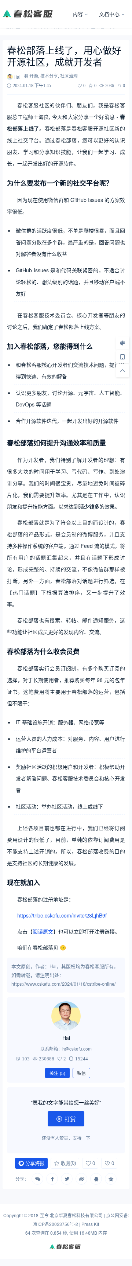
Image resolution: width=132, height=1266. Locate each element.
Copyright (13, 1215)
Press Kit (90, 1224)
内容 (78, 13)
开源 (33, 76)
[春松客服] (35, 14)
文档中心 (109, 13)
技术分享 (49, 76)
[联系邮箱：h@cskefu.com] (66, 1016)
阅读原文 (43, 931)
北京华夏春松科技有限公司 (76, 1215)
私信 (81, 1073)
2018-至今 (38, 1215)
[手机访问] (122, 356)
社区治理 (69, 76)
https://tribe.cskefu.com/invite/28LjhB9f (62, 915)
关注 (57, 1073)
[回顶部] (122, 370)
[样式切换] (122, 342)
